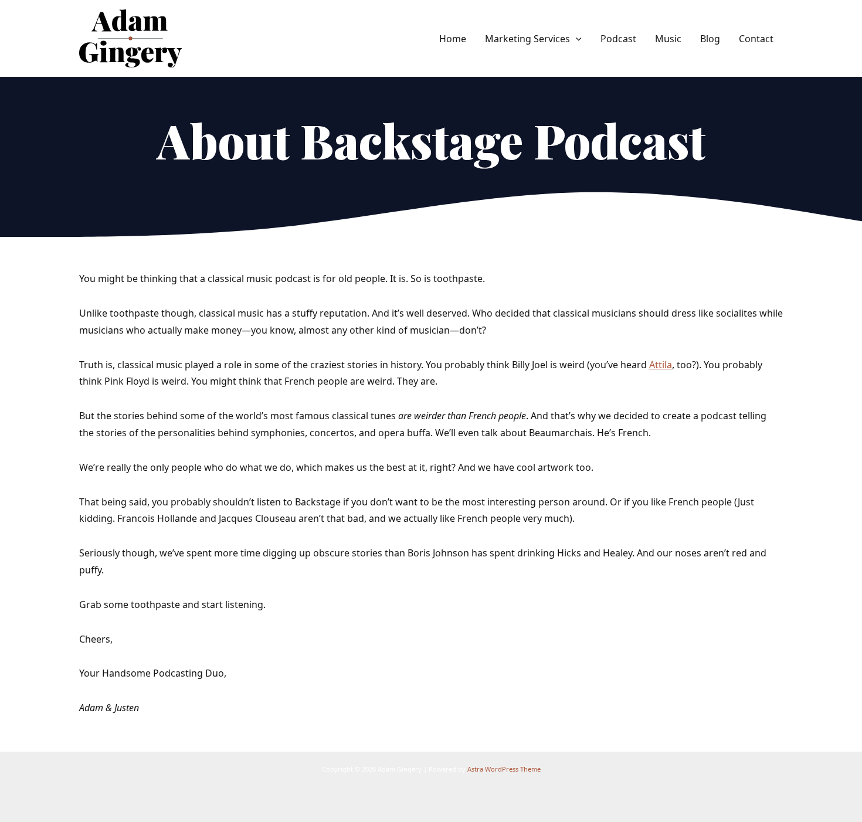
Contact (756, 38)
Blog (710, 38)
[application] (576, 38)
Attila (660, 364)
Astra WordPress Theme (504, 769)
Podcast (618, 38)
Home (452, 38)
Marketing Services (527, 38)
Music (668, 38)
